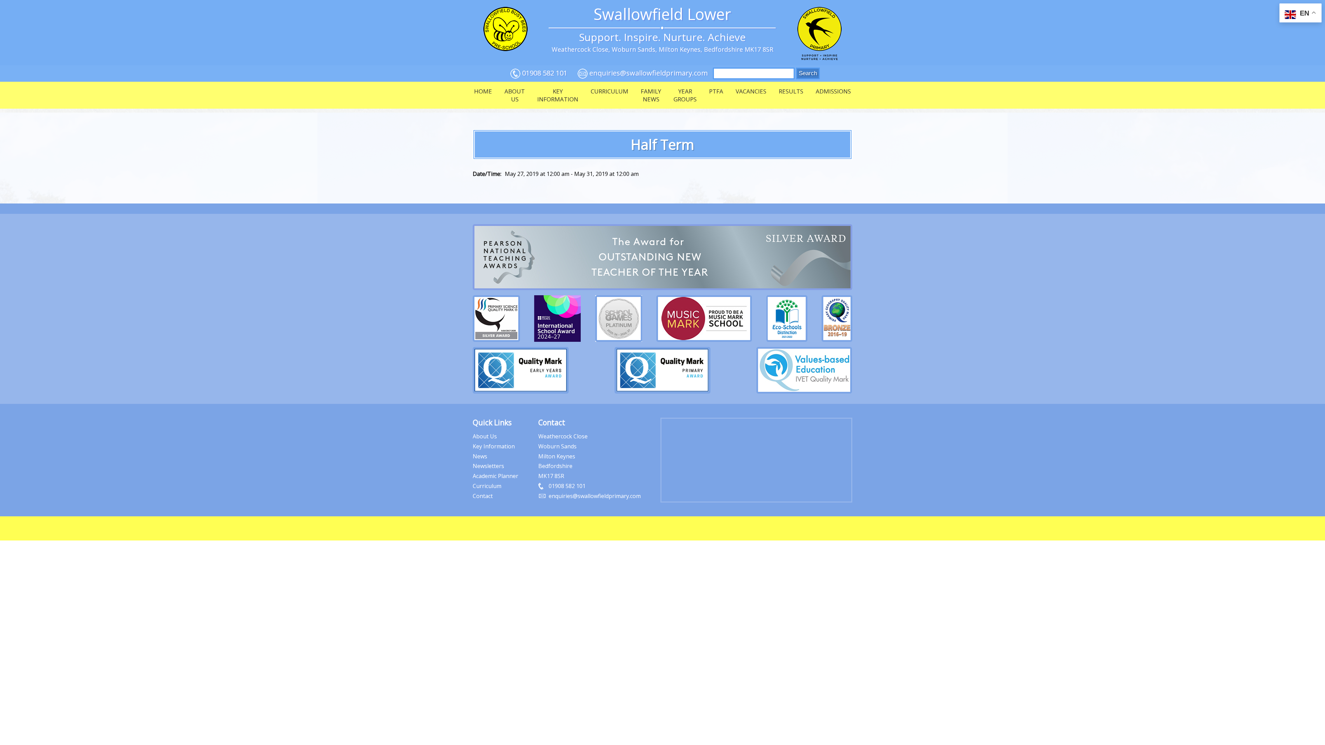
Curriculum (609, 91)
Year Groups (685, 95)
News (480, 456)
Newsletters (488, 466)
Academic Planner (495, 476)
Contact (483, 496)
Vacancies (751, 91)
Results (791, 91)
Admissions (833, 91)
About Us (514, 95)
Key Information (557, 95)
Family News (651, 95)
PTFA (716, 91)
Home (483, 91)
